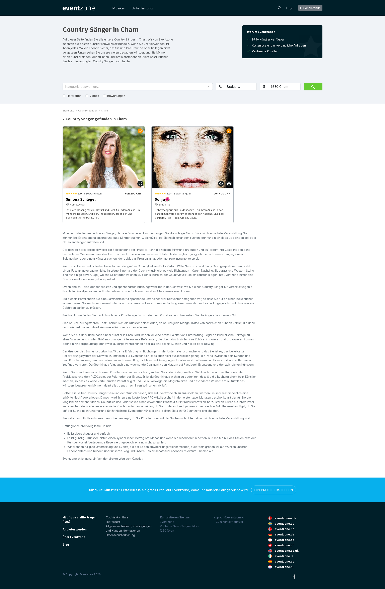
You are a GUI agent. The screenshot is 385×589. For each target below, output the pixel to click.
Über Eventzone (74, 537)
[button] (138, 86)
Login (290, 8)
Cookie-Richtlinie (117, 517)
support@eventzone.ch (229, 517)
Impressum (113, 521)
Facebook (294, 576)
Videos (94, 95)
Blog (66, 544)
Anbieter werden (75, 529)
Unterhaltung (142, 8)
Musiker (118, 8)
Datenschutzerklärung (120, 535)
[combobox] (284, 86)
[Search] (279, 8)
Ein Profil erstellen (273, 490)
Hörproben (74, 95)
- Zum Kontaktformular (228, 521)
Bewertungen (116, 95)
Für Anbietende (310, 8)
